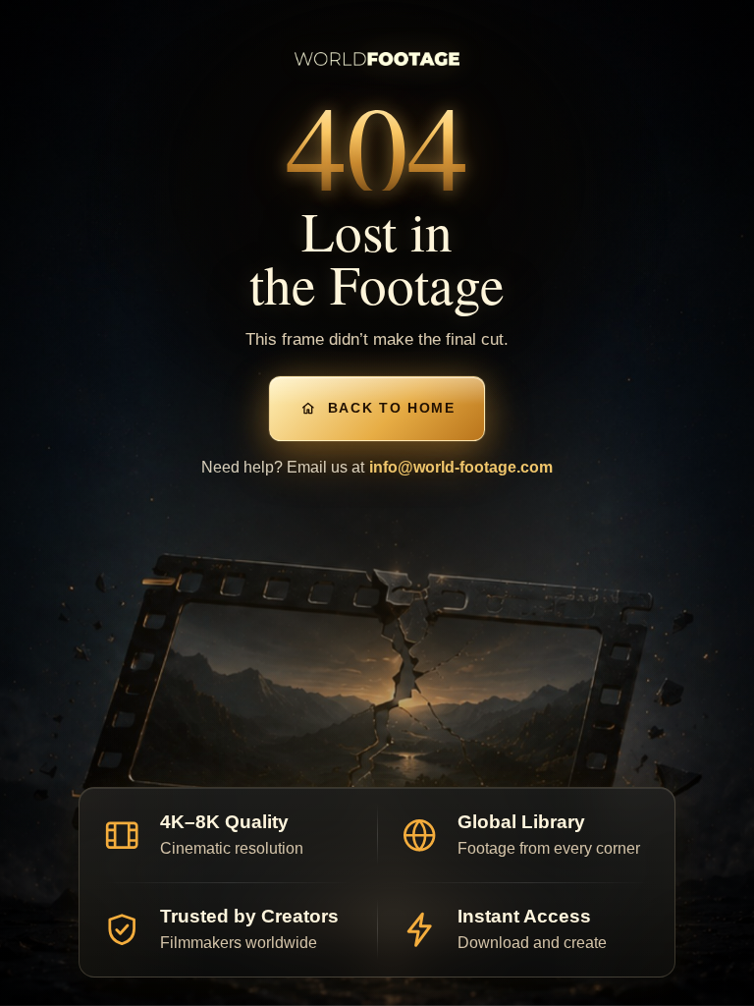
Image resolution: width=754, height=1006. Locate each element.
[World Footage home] (377, 58)
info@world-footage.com (461, 467)
